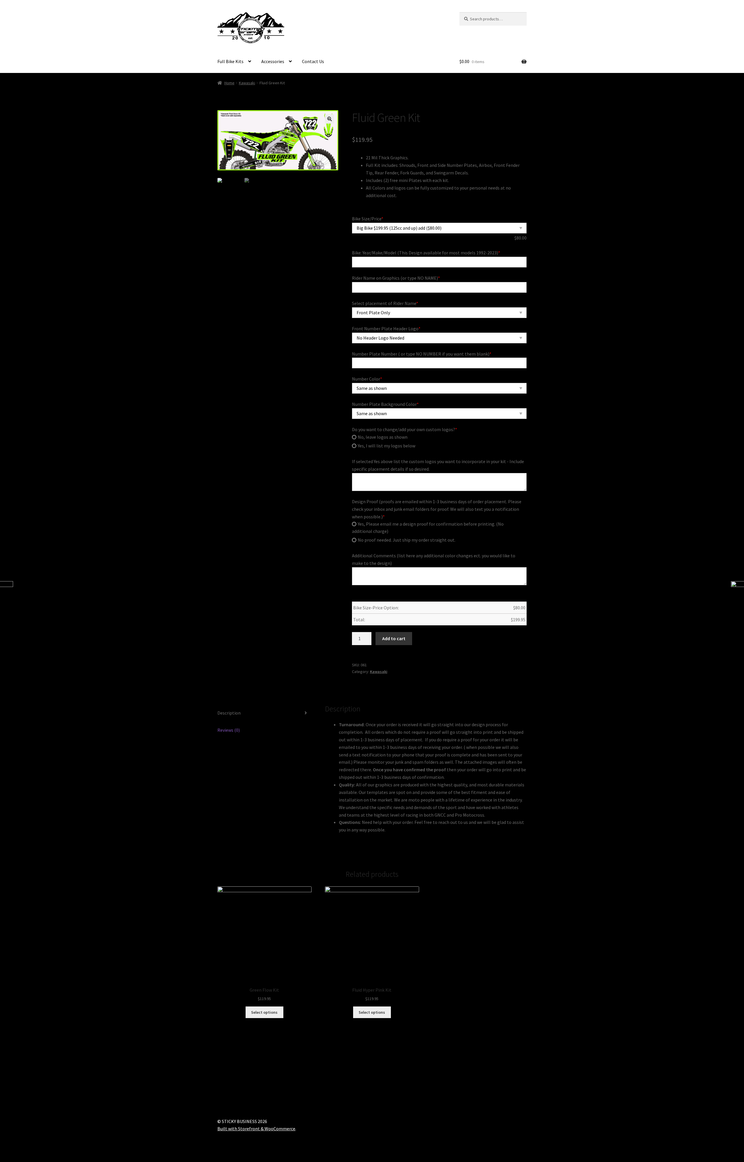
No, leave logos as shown (382, 437)
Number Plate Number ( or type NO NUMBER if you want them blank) (421, 354)
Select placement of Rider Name (385, 303)
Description (229, 713)
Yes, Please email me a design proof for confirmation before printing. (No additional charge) (428, 527)
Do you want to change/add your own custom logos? (404, 429)
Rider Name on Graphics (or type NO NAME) (396, 278)
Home (229, 82)
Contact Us (313, 61)
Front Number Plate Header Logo (386, 328)
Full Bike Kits (230, 61)
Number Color (367, 379)
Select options (264, 1012)
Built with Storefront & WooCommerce (256, 1128)
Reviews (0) (228, 730)
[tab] (264, 713)
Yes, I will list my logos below (386, 446)
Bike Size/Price (367, 219)
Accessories (272, 61)
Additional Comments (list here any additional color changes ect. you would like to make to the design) (433, 559)
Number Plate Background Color (385, 404)
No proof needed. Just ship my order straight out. (406, 540)
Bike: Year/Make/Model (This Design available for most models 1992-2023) (426, 253)
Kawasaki (247, 82)
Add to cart (393, 638)
